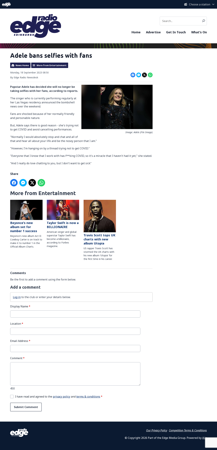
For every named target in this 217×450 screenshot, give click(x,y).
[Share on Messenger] (138, 75)
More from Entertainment (51, 65)
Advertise (153, 32)
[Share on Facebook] (133, 75)
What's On (199, 32)
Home (136, 32)
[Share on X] (144, 75)
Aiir (204, 438)
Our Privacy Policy (156, 430)
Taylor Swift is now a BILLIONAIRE (63, 225)
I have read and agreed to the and (58, 396)
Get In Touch (176, 32)
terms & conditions (88, 396)
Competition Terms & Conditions (188, 430)
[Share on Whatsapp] (150, 75)
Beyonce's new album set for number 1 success (23, 227)
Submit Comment (26, 407)
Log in (17, 297)
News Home (22, 65)
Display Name (20, 306)
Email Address (20, 341)
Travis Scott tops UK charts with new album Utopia (99, 239)
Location (16, 323)
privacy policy (61, 396)
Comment (17, 358)
